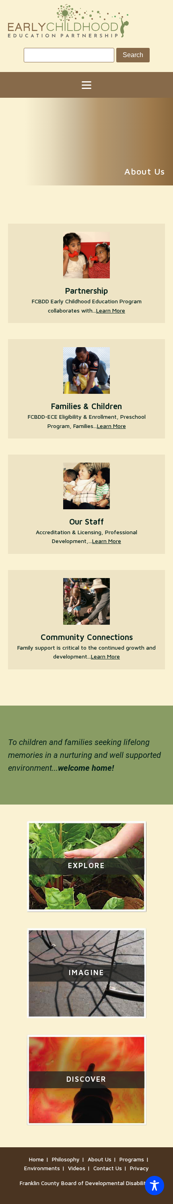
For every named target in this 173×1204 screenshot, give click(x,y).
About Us (99, 1159)
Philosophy (66, 1159)
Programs (131, 1159)
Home (36, 1159)
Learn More (110, 310)
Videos (76, 1168)
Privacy (139, 1168)
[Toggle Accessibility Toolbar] (154, 1185)
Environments (42, 1168)
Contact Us (107, 1168)
